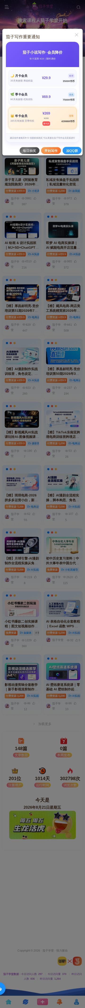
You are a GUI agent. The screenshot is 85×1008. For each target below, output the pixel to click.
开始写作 (51, 151)
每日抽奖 (29, 151)
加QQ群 (72, 151)
